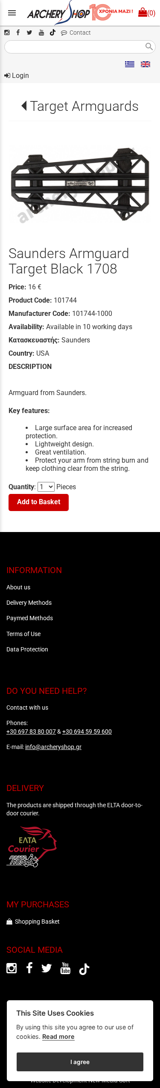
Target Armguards (84, 106)
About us (18, 587)
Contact (79, 32)
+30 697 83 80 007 (31, 731)
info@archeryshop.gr (53, 746)
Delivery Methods (29, 602)
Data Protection (27, 649)
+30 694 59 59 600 (87, 731)
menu (12, 13)
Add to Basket (38, 502)
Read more (58, 1036)
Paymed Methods (29, 618)
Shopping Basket (36, 921)
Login (19, 75)
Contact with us (27, 707)
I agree (80, 1061)
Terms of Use (23, 633)
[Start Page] (80, 13)
